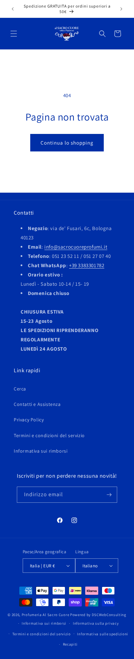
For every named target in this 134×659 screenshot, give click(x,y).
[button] (13, 33)
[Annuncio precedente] (12, 8)
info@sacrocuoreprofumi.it (75, 246)
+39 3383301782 (86, 265)
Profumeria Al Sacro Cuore (45, 614)
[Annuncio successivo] (121, 8)
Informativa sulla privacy (96, 623)
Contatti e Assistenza (37, 404)
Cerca (20, 389)
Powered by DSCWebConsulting (98, 614)
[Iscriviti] (109, 495)
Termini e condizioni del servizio (49, 435)
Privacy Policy (29, 420)
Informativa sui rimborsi (40, 451)
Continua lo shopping (67, 142)
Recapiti (70, 644)
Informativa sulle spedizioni (102, 634)
